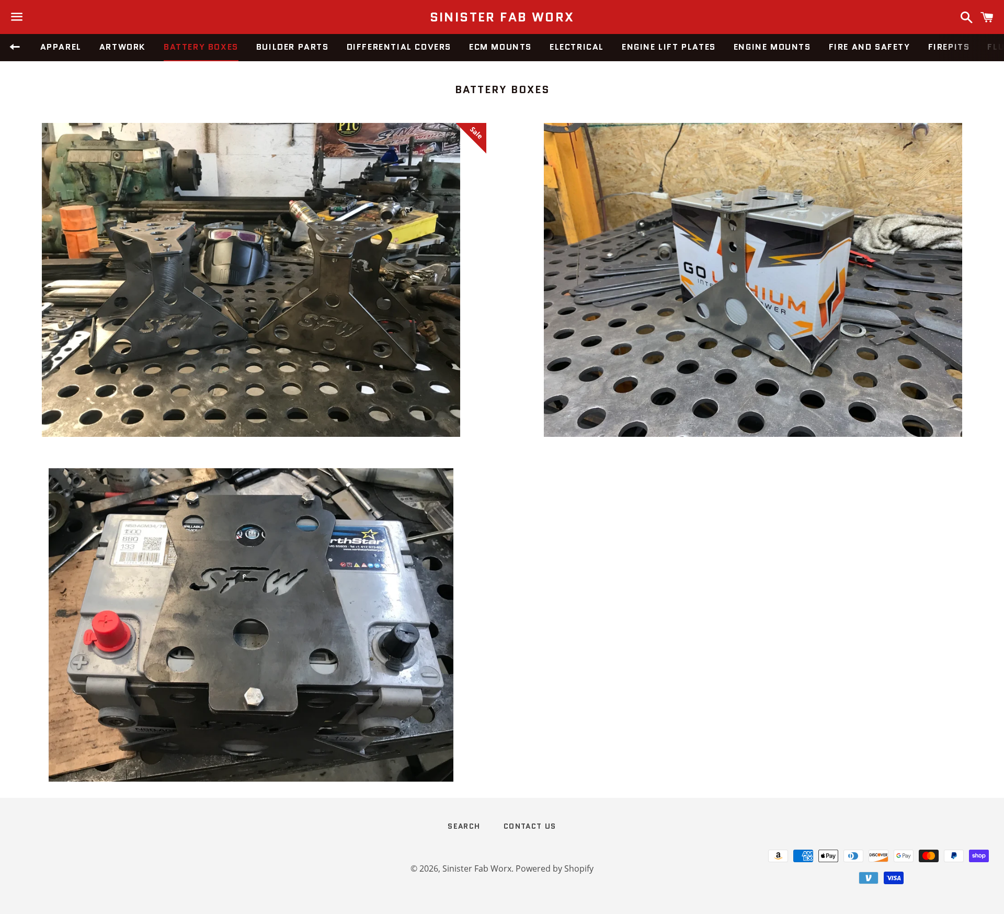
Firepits (949, 47)
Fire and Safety (869, 47)
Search (464, 826)
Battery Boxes (201, 47)
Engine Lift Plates (669, 47)
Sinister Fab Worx (502, 17)
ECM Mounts (500, 47)
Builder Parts (292, 47)
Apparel (61, 47)
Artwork (122, 47)
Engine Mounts (772, 47)
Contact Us (530, 826)
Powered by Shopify (555, 868)
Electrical (577, 47)
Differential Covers (399, 47)
